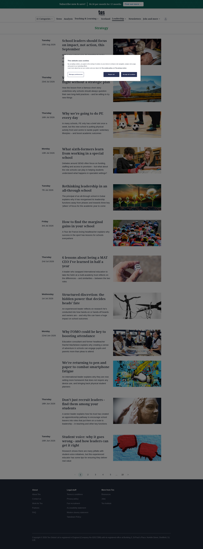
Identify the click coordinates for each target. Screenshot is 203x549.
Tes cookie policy (107, 68)
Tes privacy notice (120, 68)
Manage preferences (76, 74)
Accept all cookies (129, 74)
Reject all (111, 74)
